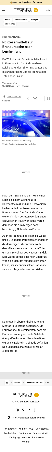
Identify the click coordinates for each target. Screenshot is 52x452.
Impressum (38, 437)
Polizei (7, 20)
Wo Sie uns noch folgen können (28, 417)
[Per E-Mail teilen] (35, 98)
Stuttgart (34, 20)
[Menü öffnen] (3, 10)
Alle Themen (10, 24)
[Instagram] (17, 410)
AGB (31, 428)
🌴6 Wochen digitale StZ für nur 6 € (26, 2)
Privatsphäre (10, 428)
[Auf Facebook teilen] (28, 98)
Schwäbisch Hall (20, 20)
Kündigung (14, 437)
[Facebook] (34, 410)
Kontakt (26, 437)
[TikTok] (29, 410)
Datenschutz (42, 428)
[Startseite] (7, 382)
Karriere (23, 428)
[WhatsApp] (23, 410)
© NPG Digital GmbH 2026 (26, 401)
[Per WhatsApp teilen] (40, 98)
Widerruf (26, 441)
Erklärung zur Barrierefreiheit (33, 433)
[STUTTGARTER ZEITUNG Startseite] (26, 10)
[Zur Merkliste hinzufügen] (48, 98)
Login (47, 10)
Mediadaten (10, 433)
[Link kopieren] (23, 98)
